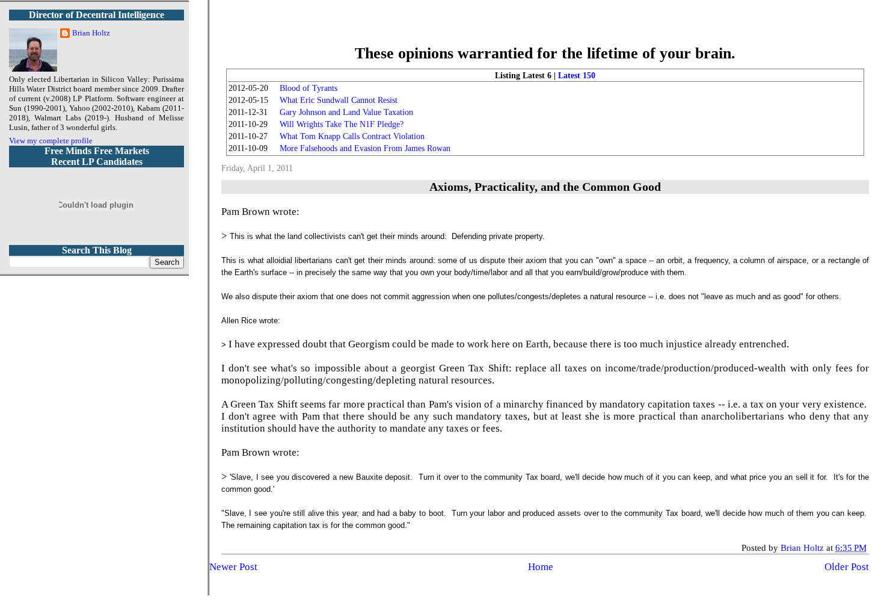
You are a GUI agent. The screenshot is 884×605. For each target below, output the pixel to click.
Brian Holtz (91, 32)
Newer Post (233, 566)
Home (540, 566)
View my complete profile (51, 140)
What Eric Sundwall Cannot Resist (338, 100)
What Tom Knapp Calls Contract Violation (352, 136)
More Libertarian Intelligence (545, 30)
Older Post (846, 566)
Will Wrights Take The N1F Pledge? (342, 124)
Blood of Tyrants (308, 88)
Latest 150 (576, 75)
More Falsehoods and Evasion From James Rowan (365, 148)
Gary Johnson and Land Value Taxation (346, 112)
